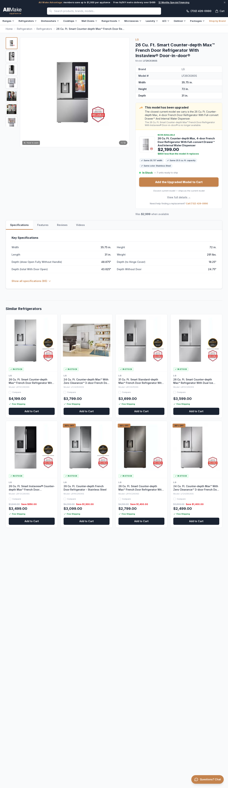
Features (42, 224)
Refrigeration (24, 28)
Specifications (19, 224)
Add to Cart (32, 411)
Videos (80, 224)
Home (9, 28)
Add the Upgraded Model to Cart (179, 182)
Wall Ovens (87, 20)
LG (137, 39)
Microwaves (131, 20)
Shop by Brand (217, 20)
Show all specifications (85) (29, 280)
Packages (196, 20)
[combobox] (104, 11)
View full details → (179, 197)
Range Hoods (109, 20)
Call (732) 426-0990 (197, 203)
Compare (16, 392)
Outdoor (178, 20)
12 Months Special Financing (173, 2)
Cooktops (68, 20)
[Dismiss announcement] (225, 2)
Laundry (150, 20)
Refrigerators (26, 20)
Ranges (6, 20)
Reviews (62, 224)
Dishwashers (48, 20)
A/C (164, 20)
